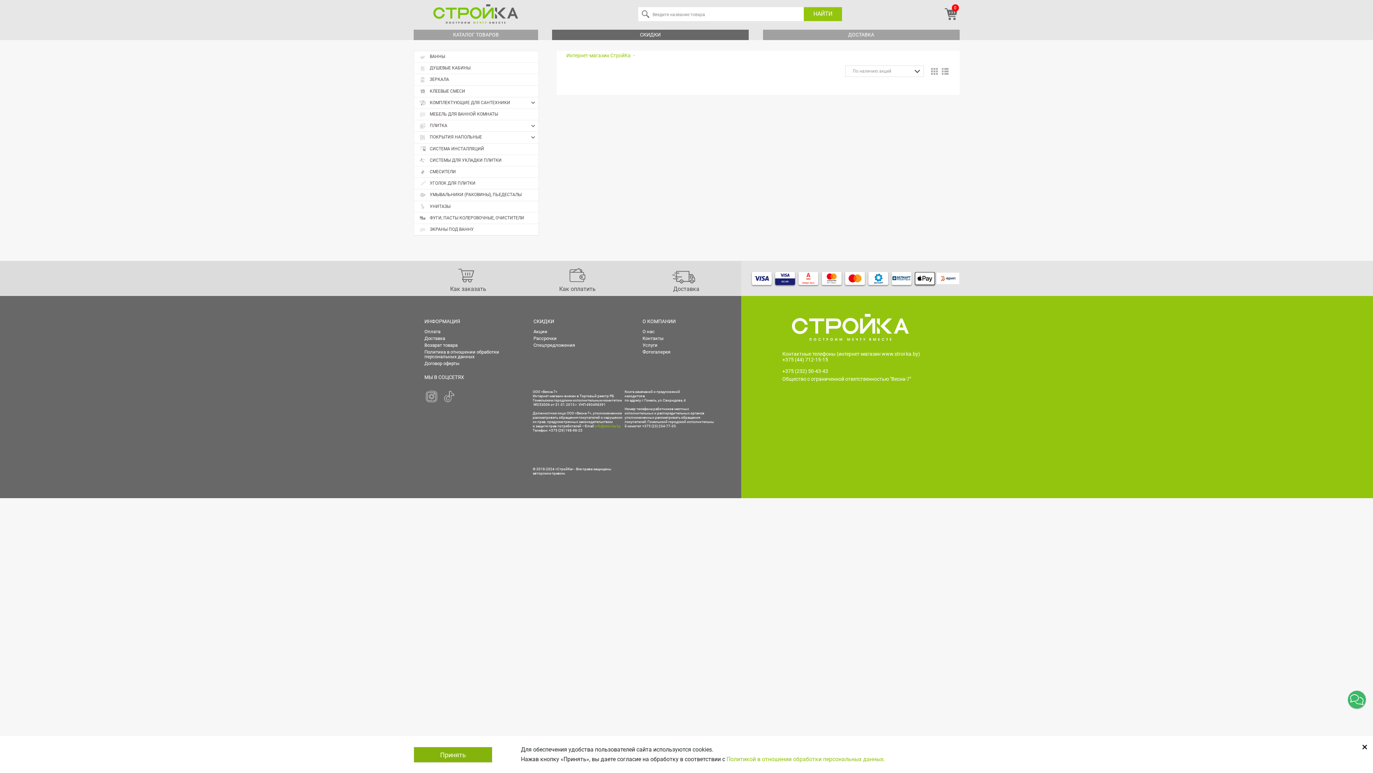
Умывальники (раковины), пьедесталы (476, 194)
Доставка (861, 35)
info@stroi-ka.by (608, 426)
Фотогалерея (656, 352)
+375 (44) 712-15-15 (805, 360)
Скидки (650, 35)
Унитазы (440, 206)
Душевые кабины (450, 68)
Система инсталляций (457, 148)
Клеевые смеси (447, 91)
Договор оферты (441, 363)
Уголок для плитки (453, 183)
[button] (1357, 700)
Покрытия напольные (456, 137)
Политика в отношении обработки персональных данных (461, 354)
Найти (822, 13)
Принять (453, 755)
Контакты (653, 338)
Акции (540, 331)
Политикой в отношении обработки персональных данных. (806, 759)
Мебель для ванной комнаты (464, 114)
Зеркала (439, 79)
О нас (649, 331)
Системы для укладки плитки (466, 160)
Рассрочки (545, 338)
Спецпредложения (554, 345)
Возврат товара (441, 345)
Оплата (432, 331)
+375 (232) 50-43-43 (805, 371)
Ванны (437, 56)
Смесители (443, 171)
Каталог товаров (476, 35)
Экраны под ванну (452, 229)
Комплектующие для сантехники (470, 102)
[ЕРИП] (948, 278)
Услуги (650, 345)
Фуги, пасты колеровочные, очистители (477, 217)
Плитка (438, 125)
